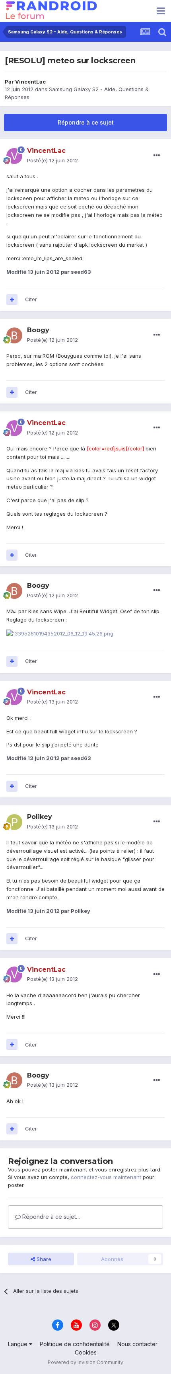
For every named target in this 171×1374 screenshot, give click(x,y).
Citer (31, 299)
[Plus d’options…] (157, 155)
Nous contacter (137, 1344)
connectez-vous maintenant (106, 1177)
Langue (18, 1344)
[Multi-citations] (11, 299)
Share (43, 1259)
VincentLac (30, 81)
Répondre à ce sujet (86, 122)
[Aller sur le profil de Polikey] (14, 822)
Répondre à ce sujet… (50, 1216)
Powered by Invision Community (85, 1362)
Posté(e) (52, 160)
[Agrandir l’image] (59, 633)
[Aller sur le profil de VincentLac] (14, 156)
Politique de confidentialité (75, 1344)
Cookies (86, 1352)
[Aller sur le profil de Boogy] (14, 335)
